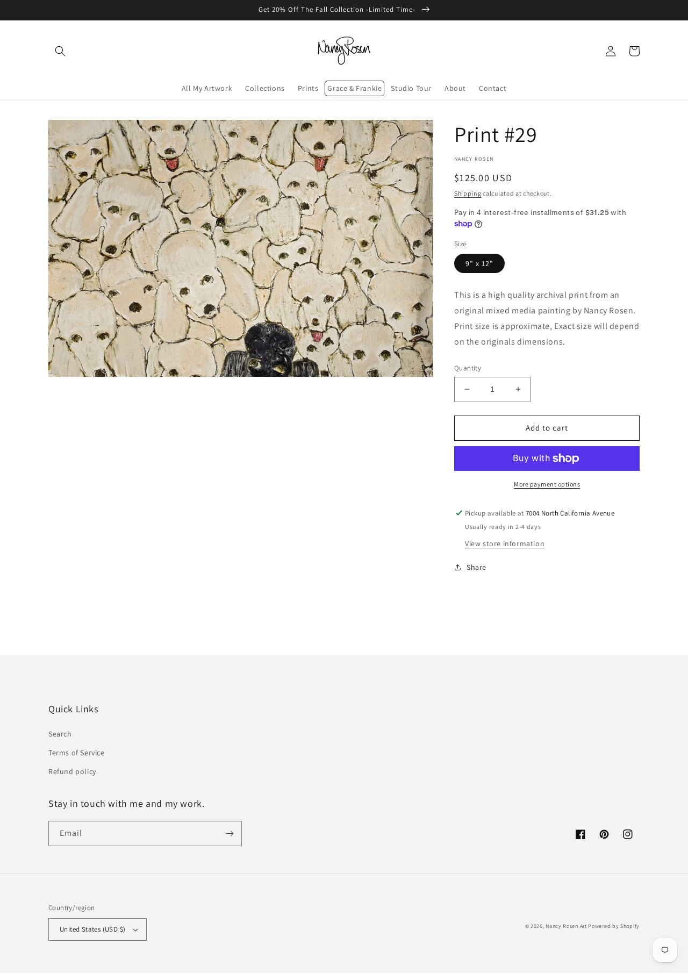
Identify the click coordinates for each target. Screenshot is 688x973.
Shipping (468, 193)
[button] (60, 51)
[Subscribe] (229, 833)
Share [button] (476, 567)
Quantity (467, 368)
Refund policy (72, 771)
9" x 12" (479, 263)
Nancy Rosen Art (566, 925)
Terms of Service (76, 752)
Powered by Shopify (614, 925)
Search (60, 734)
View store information (504, 543)
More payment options (547, 484)
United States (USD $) (92, 929)
